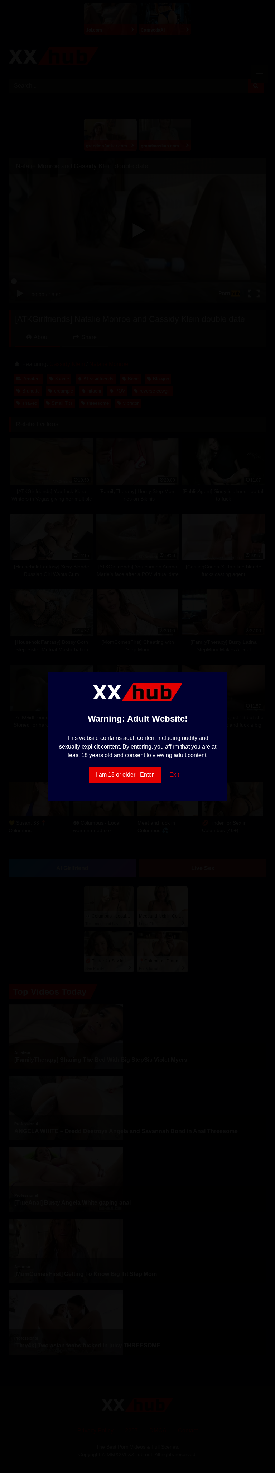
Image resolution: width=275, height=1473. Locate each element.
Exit (174, 774)
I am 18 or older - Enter (125, 774)
